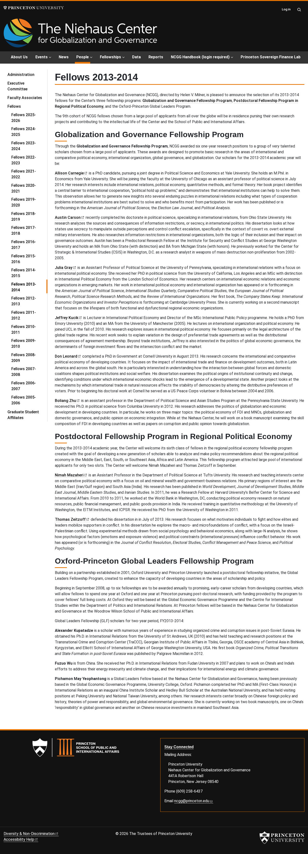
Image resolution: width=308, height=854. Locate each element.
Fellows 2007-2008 (23, 372)
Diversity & (29, 833)
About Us (19, 57)
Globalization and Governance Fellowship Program (187, 100)
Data (136, 57)
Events (41, 57)
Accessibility (19, 839)
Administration (20, 74)
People (83, 56)
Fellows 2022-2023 (23, 160)
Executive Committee (17, 86)
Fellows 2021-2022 (23, 174)
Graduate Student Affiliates (23, 415)
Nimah (69, 475)
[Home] (80, 35)
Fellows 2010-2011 (23, 329)
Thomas (70, 519)
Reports (155, 57)
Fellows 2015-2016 (23, 259)
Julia (63, 267)
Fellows (27, 106)
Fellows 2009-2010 (23, 343)
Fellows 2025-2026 (23, 118)
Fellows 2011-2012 (23, 315)
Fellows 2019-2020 (23, 202)
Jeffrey (66, 317)
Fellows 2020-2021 (23, 188)
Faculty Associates (24, 97)
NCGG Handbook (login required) (200, 57)
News (64, 57)
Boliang (65, 400)
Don (66, 356)
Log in (286, 9)
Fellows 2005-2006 (23, 400)
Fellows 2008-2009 (23, 358)
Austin (68, 217)
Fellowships (110, 57)
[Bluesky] (5, 823)
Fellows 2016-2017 (23, 245)
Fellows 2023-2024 (23, 146)
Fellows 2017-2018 (23, 230)
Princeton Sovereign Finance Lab (271, 57)
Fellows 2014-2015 (23, 273)
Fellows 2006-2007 (23, 386)
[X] (11, 823)
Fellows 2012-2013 (23, 301)
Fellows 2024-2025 (23, 132)
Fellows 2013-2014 (29, 287)
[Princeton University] (34, 8)
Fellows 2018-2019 (23, 216)
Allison (69, 173)
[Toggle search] (299, 9)
